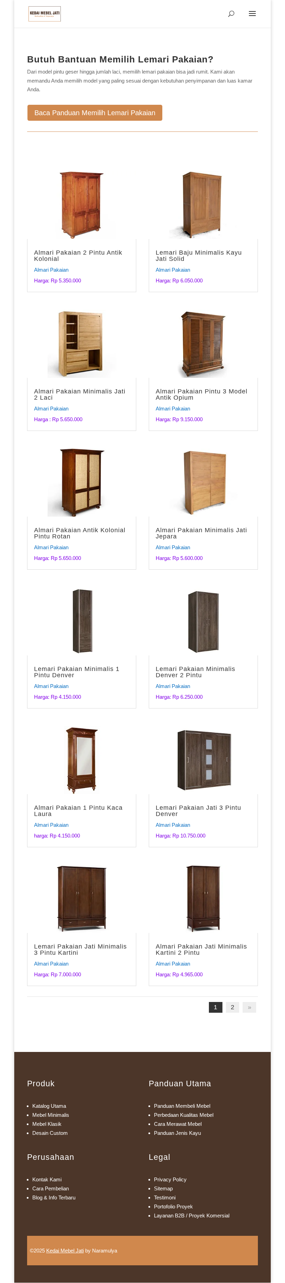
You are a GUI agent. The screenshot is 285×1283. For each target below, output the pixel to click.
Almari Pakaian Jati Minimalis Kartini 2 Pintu (201, 949)
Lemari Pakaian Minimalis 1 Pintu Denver (77, 672)
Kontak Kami (47, 1179)
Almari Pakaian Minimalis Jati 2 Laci (79, 394)
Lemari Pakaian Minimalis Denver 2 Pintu (195, 672)
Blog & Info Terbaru (53, 1197)
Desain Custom (50, 1133)
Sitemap (163, 1188)
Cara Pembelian (50, 1188)
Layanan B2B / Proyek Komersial (191, 1215)
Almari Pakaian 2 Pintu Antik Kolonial (78, 255)
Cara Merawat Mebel (178, 1124)
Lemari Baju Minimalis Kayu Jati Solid (199, 255)
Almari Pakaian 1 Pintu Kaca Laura (78, 810)
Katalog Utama (49, 1106)
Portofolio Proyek (173, 1206)
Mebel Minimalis (50, 1115)
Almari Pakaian (51, 270)
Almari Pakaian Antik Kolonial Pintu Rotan (79, 533)
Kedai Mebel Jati (65, 1251)
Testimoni (165, 1197)
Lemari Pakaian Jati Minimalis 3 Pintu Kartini (80, 949)
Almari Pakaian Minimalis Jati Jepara (201, 533)
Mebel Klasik (47, 1124)
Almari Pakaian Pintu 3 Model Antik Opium (201, 394)
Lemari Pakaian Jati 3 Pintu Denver (198, 810)
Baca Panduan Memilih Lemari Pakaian (94, 113)
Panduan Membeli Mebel (182, 1106)
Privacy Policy (170, 1179)
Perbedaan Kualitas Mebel (183, 1115)
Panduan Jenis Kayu (177, 1133)
